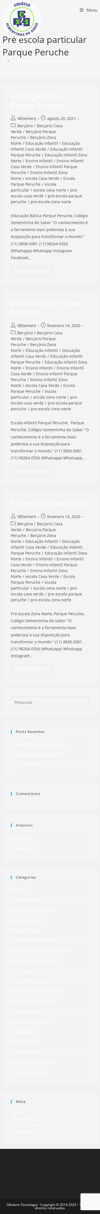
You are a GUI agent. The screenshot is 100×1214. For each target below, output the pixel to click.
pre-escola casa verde (28, 1051)
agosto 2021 (21, 837)
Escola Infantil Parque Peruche (36, 754)
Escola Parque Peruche (29, 1021)
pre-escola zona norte (51, 201)
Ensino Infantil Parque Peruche (36, 991)
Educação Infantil (42, 143)
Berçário (25, 125)
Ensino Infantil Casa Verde (32, 981)
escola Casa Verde (42, 178)
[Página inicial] (4, 60)
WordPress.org (23, 1131)
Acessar (17, 1112)
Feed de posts (22, 1118)
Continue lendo (34, 272)
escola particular (24, 1031)
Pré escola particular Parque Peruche (41, 60)
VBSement (26, 118)
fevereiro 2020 (22, 847)
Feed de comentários (28, 1124)
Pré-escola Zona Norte (48, 503)
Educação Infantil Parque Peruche (38, 950)
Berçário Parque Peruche (31, 910)
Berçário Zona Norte (27, 920)
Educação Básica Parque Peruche (38, 100)
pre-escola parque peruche (33, 1062)
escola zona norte (49, 190)
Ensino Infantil (39, 160)
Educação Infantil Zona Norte (35, 960)
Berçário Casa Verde (27, 899)
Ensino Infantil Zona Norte (32, 1001)
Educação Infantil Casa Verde (45, 353)
